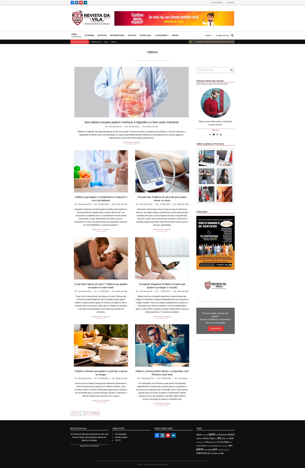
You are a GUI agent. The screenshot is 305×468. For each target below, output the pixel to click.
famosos (199, 442)
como (199, 438)
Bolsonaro (223, 434)
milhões (199, 446)
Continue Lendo (131, 142)
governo (213, 442)
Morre (204, 446)
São (205, 453)
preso (219, 450)
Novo (226, 446)
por (215, 449)
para (199, 449)
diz (219, 438)
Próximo (95, 413)
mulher (210, 446)
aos (207, 435)
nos (219, 446)
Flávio (207, 442)
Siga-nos (215, 130)
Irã (218, 442)
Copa (211, 438)
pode (210, 449)
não (231, 445)
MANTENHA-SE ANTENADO (89, 446)
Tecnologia (182, 378)
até (217, 435)
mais (226, 441)
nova (222, 446)
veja (222, 453)
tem (209, 453)
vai (218, 453)
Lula (221, 442)
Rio (222, 450)
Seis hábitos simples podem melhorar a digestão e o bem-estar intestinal (131, 122)
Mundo (215, 446)
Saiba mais (215, 328)
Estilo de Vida (152, 126)
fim (204, 442)
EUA (231, 438)
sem (225, 450)
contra (205, 438)
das (216, 438)
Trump (214, 453)
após (212, 434)
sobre (199, 453)
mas (230, 442)
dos (223, 438)
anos (198, 434)
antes (203, 435)
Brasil (231, 434)
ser (228, 450)
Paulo (206, 450)
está (227, 438)
